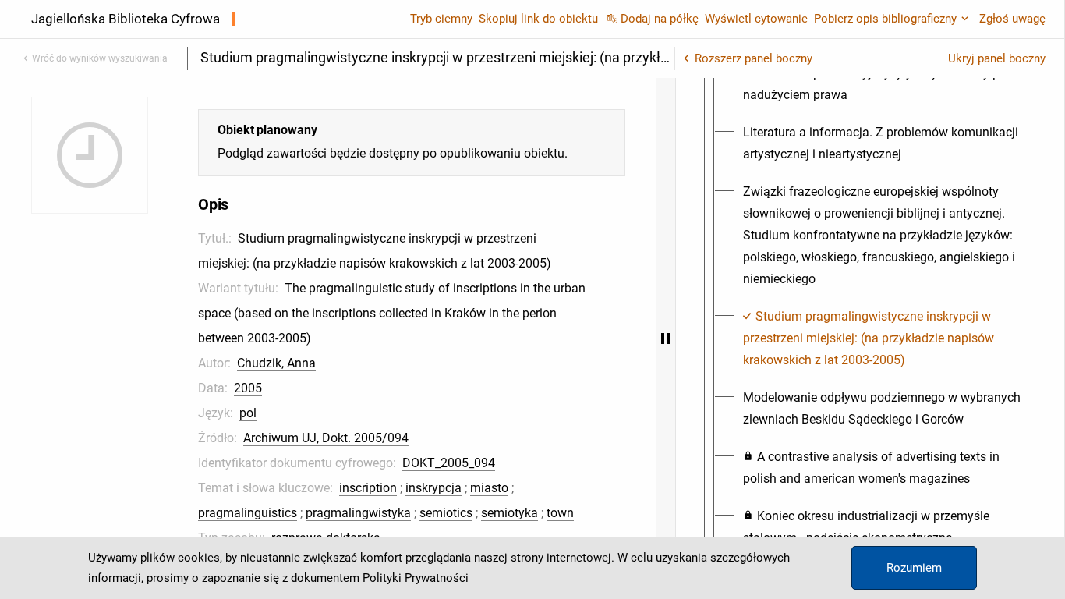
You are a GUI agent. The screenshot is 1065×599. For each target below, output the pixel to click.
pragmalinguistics (247, 512)
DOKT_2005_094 (448, 462)
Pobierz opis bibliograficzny (885, 19)
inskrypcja (433, 487)
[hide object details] (665, 338)
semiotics (445, 512)
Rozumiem (914, 568)
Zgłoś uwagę (1012, 19)
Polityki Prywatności (416, 578)
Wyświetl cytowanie (756, 19)
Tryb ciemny (441, 19)
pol (248, 413)
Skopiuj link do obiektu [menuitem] (538, 19)
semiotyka (509, 512)
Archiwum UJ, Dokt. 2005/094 (326, 438)
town (560, 512)
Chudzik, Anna (276, 363)
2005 (248, 388)
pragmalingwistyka (358, 512)
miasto (489, 487)
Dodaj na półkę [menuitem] (660, 19)
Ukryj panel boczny (997, 58)
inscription (368, 487)
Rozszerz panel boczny (753, 58)
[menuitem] (884, 84)
